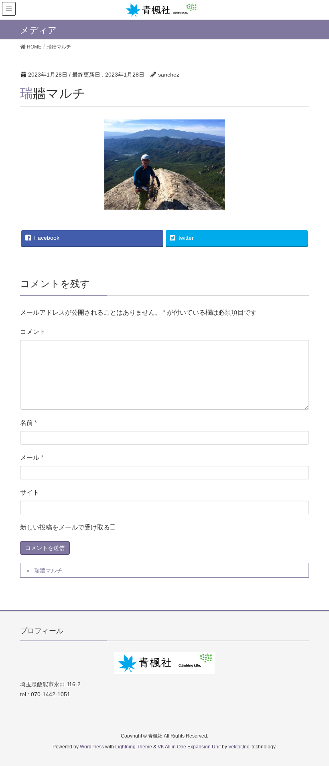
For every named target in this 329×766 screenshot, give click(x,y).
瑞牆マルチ (48, 570)
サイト (29, 492)
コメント (33, 331)
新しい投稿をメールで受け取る (65, 527)
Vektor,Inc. (239, 747)
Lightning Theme (133, 747)
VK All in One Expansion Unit (189, 747)
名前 (28, 422)
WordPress (92, 747)
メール (31, 457)
